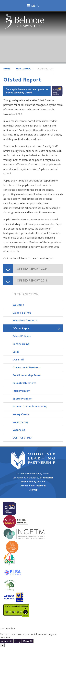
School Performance (25, 320)
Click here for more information (29, 637)
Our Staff (18, 359)
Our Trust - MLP (22, 437)
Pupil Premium (21, 390)
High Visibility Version (33, 481)
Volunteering (21, 422)
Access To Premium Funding (30, 406)
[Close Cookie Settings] (2, 645)
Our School (23, 68)
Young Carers (21, 414)
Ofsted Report (45, 68)
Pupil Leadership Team (27, 375)
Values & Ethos (22, 312)
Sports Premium (22, 398)
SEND (16, 351)
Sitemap (33, 489)
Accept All (6, 641)
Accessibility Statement (33, 485)
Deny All (27, 641)
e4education (46, 477)
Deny (17, 641)
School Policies (22, 336)
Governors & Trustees (26, 367)
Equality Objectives (24, 383)
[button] (33, 622)
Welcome (18, 304)
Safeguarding (21, 344)
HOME (6, 68)
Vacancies (19, 429)
